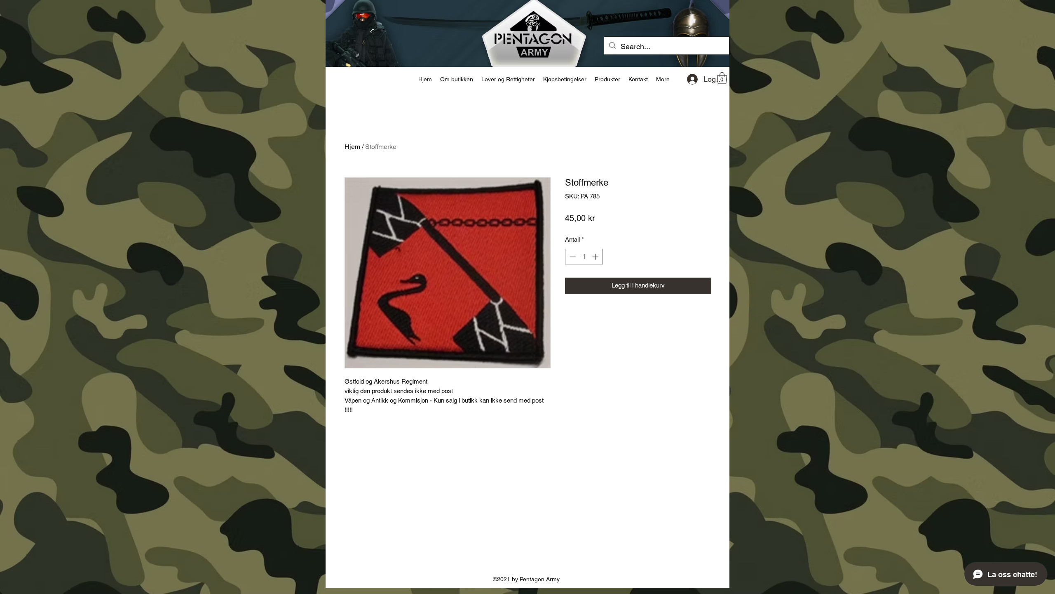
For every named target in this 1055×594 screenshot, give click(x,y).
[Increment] (596, 256)
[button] (722, 78)
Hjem (352, 147)
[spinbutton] (584, 256)
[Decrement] (571, 256)
